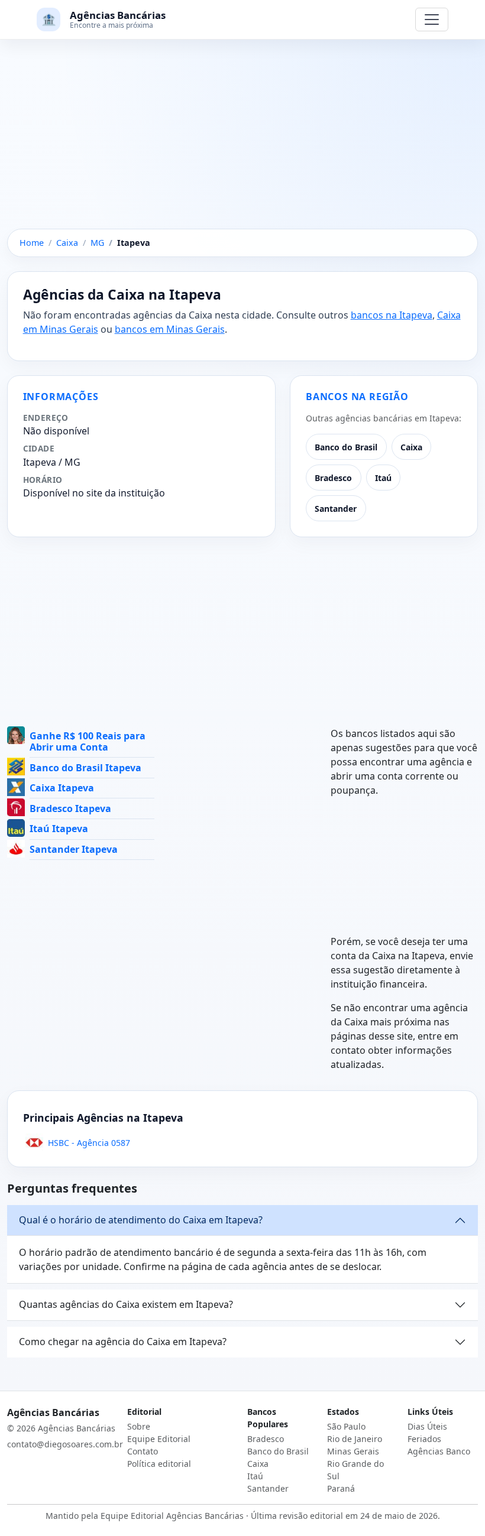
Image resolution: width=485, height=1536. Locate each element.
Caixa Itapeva (62, 787)
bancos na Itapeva (391, 315)
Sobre (138, 1426)
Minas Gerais (353, 1451)
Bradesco (333, 477)
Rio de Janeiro (354, 1438)
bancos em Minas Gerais (170, 329)
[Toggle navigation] (431, 19)
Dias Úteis (427, 1426)
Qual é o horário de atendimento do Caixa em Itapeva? (141, 1219)
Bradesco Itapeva (70, 808)
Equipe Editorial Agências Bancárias (172, 1515)
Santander (336, 508)
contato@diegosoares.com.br (65, 1444)
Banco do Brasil (346, 447)
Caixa (411, 447)
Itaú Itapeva (59, 828)
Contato (142, 1451)
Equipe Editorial (158, 1438)
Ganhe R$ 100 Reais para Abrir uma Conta (88, 741)
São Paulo (346, 1426)
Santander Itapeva (74, 849)
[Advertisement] (242, 141)
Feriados (424, 1438)
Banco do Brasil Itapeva (85, 767)
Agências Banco (439, 1451)
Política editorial (159, 1463)
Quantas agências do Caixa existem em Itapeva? (126, 1304)
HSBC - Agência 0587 (89, 1142)
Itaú (383, 477)
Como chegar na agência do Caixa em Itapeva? (123, 1341)
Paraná (341, 1488)
